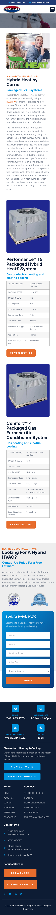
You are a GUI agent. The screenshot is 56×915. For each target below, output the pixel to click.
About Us (9, 797)
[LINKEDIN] (10, 894)
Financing (9, 812)
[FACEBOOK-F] (5, 894)
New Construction (34, 802)
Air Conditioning (33, 793)
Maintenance (31, 807)
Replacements (31, 812)
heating (11, 102)
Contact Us (10, 817)
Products (9, 807)
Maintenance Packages (36, 817)
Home (7, 793)
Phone (15, 715)
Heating (28, 797)
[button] (52, 9)
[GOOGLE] (21, 894)
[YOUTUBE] (16, 894)
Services (8, 802)
